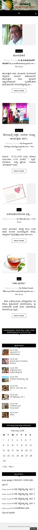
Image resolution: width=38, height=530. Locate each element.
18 (17, 450)
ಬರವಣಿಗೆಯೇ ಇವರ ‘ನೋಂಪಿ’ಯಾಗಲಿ (15, 407)
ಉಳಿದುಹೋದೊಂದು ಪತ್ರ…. (19, 214)
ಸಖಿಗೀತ (12, 415)
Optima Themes (25, 526)
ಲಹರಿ (19, 279)
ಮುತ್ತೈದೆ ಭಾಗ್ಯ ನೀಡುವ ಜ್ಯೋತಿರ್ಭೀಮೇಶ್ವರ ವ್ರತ (16, 371)
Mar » (11, 466)
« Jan (4, 466)
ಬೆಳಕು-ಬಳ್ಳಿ (19, 51)
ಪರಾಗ (19, 210)
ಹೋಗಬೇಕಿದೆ (19, 55)
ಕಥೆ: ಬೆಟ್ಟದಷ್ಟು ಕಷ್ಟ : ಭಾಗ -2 (17, 397)
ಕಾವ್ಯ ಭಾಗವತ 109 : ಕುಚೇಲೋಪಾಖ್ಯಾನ (15, 353)
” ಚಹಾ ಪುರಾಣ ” (19, 283)
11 (17, 445)
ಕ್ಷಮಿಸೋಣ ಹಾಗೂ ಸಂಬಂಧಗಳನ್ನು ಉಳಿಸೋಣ (19, 362)
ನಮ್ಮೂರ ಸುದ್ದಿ (19, 130)
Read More (19, 90)
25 (18, 456)
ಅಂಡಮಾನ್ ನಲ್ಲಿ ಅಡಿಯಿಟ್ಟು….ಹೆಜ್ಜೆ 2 (19, 380)
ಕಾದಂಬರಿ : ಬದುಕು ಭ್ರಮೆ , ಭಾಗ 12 (18, 389)
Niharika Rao (24, 219)
